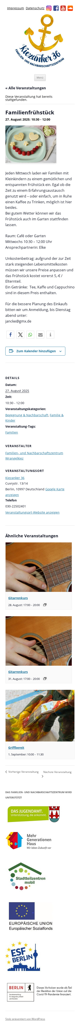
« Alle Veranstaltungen (25, 88)
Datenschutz (35, 8)
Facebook (56, 8)
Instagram (49, 8)
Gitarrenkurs (18, 598)
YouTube (63, 8)
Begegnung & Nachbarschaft (26, 415)
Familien (11, 432)
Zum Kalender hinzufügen (36, 351)
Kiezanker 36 (14, 478)
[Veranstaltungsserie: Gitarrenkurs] (44, 604)
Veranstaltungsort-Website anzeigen (32, 512)
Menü (40, 77)
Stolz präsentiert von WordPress (25, 1019)
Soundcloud (70, 8)
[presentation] (39, 567)
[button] (10, 334)
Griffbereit (16, 747)
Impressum (15, 8)
